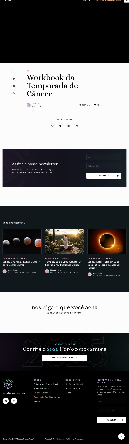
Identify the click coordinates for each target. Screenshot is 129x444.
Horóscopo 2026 (72, 388)
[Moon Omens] (17, 384)
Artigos (37, 401)
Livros (68, 392)
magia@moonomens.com (14, 392)
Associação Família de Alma (47, 396)
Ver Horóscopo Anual (62, 357)
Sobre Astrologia (41, 388)
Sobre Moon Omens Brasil (46, 384)
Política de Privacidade (75, 439)
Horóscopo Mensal (74, 384)
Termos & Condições (53, 439)
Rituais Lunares (41, 392)
